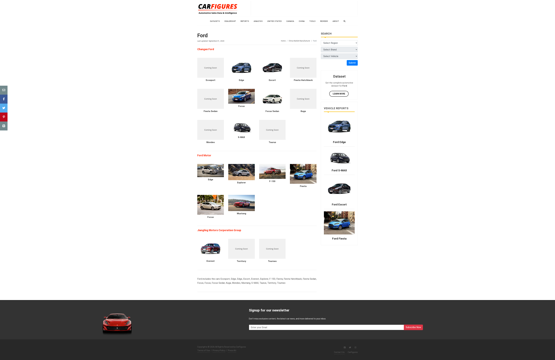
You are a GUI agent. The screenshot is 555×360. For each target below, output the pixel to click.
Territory (241, 261)
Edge (241, 80)
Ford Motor (204, 155)
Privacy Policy (219, 350)
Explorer (241, 182)
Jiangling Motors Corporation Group (219, 230)
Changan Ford (205, 49)
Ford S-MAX (339, 170)
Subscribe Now (413, 327)
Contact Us (339, 352)
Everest (211, 261)
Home (283, 41)
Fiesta (303, 186)
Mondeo (210, 142)
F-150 (272, 181)
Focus (241, 106)
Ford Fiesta (339, 238)
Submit (352, 62)
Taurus (272, 142)
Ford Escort (339, 204)
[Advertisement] (304, 8)
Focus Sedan (272, 111)
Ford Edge (339, 142)
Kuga (303, 111)
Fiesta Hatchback (303, 80)
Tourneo (272, 261)
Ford (202, 36)
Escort (272, 80)
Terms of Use (203, 350)
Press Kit (232, 350)
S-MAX (241, 137)
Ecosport (210, 80)
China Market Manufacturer (299, 41)
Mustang (241, 213)
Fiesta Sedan (211, 111)
